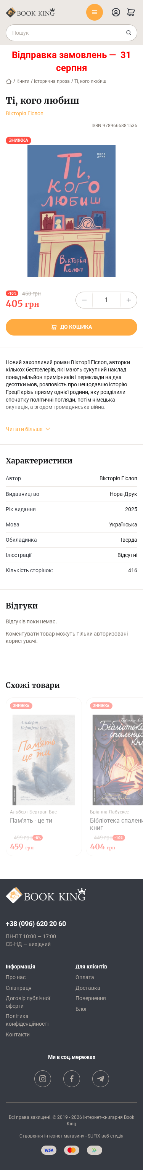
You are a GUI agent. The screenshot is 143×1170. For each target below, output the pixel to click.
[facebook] (71, 1078)
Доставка (88, 988)
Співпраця (19, 988)
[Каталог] (94, 12)
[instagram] (42, 1078)
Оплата (85, 977)
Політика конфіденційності (27, 1020)
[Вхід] (116, 12)
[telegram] (100, 1078)
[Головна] (9, 81)
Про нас (16, 977)
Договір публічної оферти (28, 1002)
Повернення (91, 998)
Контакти (18, 1034)
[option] (44, 776)
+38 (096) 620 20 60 (36, 924)
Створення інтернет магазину (51, 1136)
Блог (81, 1009)
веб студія (112, 1136)
